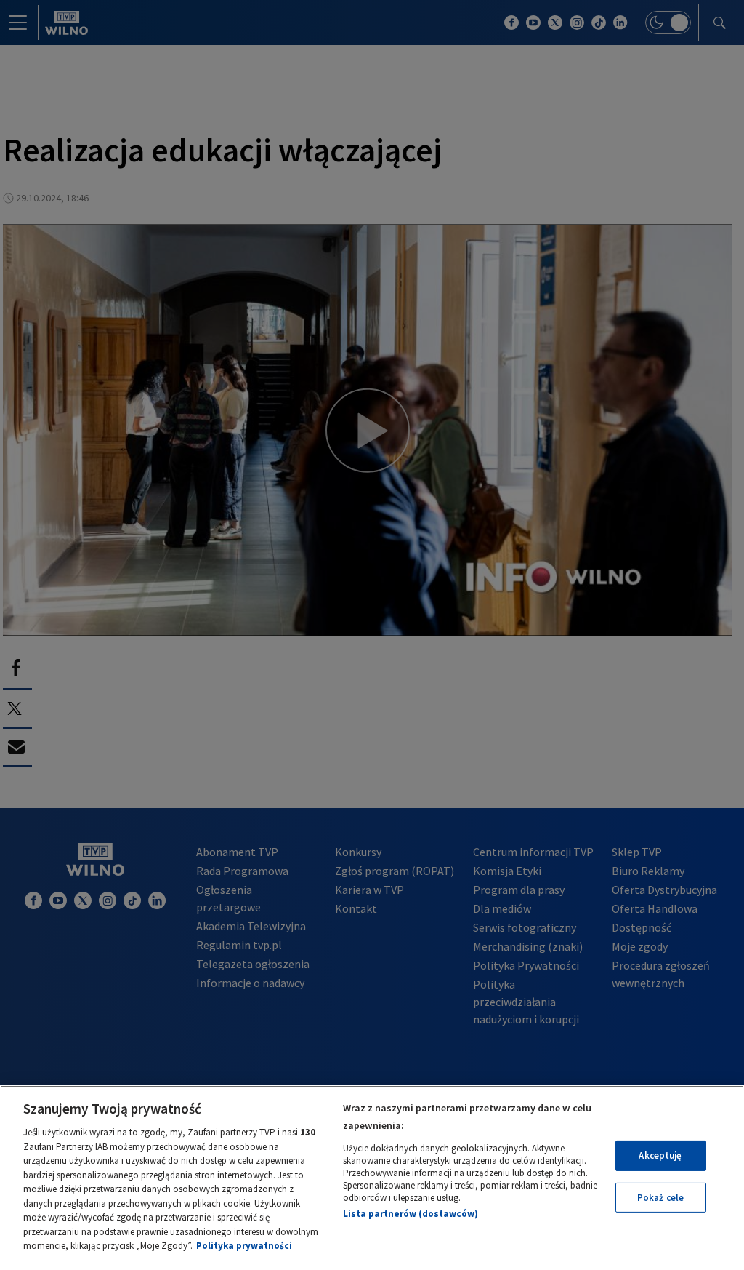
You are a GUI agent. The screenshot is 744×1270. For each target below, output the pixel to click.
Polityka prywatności (244, 1245)
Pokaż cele (660, 1197)
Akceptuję (660, 1155)
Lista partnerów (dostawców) (410, 1213)
